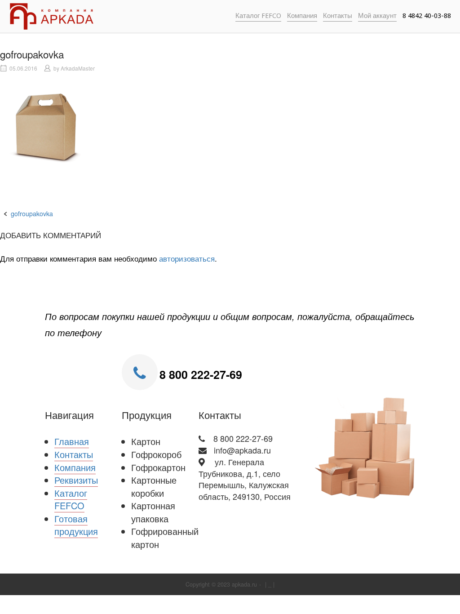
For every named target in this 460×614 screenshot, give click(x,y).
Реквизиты (76, 479)
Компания (302, 16)
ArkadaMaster (78, 68)
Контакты (337, 16)
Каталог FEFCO (258, 16)
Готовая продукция (76, 525)
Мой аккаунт (377, 16)
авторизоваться (187, 258)
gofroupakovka (32, 213)
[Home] (52, 15)
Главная (71, 441)
